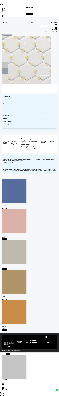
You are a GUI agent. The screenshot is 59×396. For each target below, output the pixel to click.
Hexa (55, 31)
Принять (8, 354)
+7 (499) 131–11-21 (33, 342)
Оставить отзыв (48, 344)
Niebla (56, 32)
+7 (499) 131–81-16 (33, 340)
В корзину (54, 29)
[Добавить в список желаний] (28, 26)
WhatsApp (9, 346)
